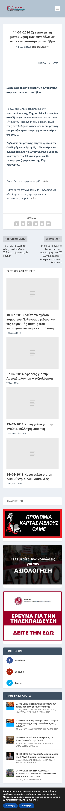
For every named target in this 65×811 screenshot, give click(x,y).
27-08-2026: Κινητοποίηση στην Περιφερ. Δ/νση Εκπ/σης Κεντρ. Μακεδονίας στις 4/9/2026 (37, 723)
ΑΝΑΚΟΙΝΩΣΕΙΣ (40, 47)
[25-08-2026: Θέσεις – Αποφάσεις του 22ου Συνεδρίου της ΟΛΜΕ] (10, 740)
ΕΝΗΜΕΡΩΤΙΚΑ (29, 762)
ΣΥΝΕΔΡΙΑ (33, 746)
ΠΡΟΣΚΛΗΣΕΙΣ (43, 712)
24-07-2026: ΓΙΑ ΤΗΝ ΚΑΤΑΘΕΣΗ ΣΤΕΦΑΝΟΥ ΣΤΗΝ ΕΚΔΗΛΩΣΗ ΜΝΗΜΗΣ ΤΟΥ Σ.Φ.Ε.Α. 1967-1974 (36, 773)
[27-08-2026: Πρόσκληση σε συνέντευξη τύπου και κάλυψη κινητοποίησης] (10, 706)
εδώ (45, 181)
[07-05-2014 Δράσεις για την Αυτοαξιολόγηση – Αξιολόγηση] (32, 353)
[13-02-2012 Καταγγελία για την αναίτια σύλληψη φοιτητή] (32, 403)
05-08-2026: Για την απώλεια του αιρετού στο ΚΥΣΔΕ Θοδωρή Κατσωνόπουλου (37, 755)
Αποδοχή (10, 805)
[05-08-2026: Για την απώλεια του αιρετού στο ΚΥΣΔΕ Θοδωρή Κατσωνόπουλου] (10, 756)
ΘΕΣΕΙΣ (25, 746)
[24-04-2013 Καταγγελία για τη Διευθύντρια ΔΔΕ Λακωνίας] (32, 453)
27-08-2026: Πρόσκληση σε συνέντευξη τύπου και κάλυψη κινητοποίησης (36, 705)
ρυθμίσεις (32, 799)
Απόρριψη (26, 805)
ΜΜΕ (34, 712)
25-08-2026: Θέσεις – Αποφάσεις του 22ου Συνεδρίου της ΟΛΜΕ (35, 739)
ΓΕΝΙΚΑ (44, 760)
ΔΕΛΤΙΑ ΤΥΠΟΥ (49, 710)
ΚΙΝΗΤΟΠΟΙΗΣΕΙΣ (23, 712)
